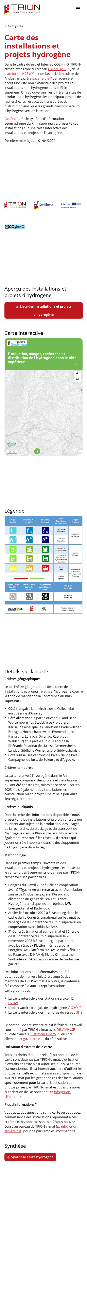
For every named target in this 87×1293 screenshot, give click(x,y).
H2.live (13, 1003)
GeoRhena (12, 118)
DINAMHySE (57, 69)
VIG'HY (73, 1007)
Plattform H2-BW (43, 1034)
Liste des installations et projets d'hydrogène (45, 310)
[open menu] (78, 7)
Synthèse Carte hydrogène (32, 1157)
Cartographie (16, 26)
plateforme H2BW (18, 73)
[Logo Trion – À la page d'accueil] (22, 9)
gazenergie (40, 78)
